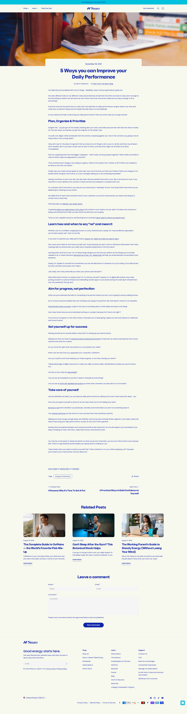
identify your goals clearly (72, 204)
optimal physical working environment (86, 339)
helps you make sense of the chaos (70, 209)
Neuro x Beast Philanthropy (92, 657)
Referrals (114, 683)
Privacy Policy (82, 703)
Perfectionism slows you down (59, 306)
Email (97, 584)
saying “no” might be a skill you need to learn (102, 239)
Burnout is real (53, 408)
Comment (52, 595)
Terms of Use (51, 669)
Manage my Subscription (147, 669)
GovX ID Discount (117, 680)
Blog (112, 676)
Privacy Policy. (62, 669)
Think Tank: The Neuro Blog (102, 84)
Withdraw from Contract (147, 679)
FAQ (140, 657)
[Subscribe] (66, 664)
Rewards (114, 669)
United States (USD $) (35, 698)
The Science (115, 657)
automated (72, 372)
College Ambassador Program (122, 687)
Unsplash (75, 469)
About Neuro (116, 654)
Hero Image (52, 469)
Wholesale (86, 661)
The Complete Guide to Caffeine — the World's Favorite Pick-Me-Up (43, 548)
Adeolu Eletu (64, 469)
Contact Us (142, 654)
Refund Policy (95, 703)
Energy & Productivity (62, 476)
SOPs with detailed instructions (71, 383)
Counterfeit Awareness (147, 665)
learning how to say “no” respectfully (88, 255)
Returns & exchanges (146, 661)
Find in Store (87, 669)
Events (113, 672)
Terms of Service (109, 703)
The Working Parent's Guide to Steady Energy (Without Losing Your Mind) (142, 548)
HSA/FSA (114, 665)
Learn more (27, 563)
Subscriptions (87, 665)
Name (51, 584)
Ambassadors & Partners (120, 661)
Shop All (85, 654)
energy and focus (58, 413)
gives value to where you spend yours (110, 218)
